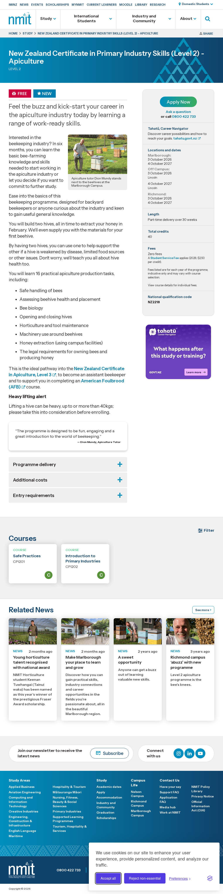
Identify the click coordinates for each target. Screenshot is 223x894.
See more (202, 610)
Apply (100, 792)
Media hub (168, 807)
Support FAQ (169, 792)
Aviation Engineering (25, 792)
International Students (86, 18)
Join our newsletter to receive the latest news (70, 753)
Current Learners (102, 4)
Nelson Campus (137, 794)
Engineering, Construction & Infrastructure (20, 821)
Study (46, 18)
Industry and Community (144, 18)
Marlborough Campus (141, 813)
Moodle (125, 4)
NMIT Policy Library (200, 789)
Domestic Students (195, 4)
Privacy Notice (202, 796)
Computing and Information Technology (21, 801)
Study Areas (19, 780)
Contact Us (169, 780)
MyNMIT (78, 4)
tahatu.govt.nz (185, 138)
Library (141, 4)
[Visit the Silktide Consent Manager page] (210, 878)
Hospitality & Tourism (69, 787)
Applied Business (21, 787)
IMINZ (13, 4)
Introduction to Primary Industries (83, 558)
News (24, 4)
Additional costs (30, 480)
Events (37, 4)
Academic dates (108, 787)
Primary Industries (67, 811)
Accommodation (109, 797)
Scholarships (57, 4)
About (186, 18)
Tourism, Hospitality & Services (70, 828)
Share (208, 33)
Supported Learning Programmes (68, 819)
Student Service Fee (164, 258)
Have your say (170, 787)
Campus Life (138, 782)
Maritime (16, 836)
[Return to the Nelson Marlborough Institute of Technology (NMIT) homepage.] (20, 23)
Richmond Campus (139, 803)
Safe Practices (27, 555)
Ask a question (178, 111)
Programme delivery (34, 464)
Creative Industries (23, 811)
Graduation (105, 812)
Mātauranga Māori (67, 792)
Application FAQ (168, 799)
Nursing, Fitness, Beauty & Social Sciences (65, 801)
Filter (209, 530)
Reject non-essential (145, 878)
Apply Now (178, 102)
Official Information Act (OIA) (200, 806)
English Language (22, 831)
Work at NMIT (170, 812)
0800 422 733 (184, 116)
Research (158, 4)
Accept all (108, 878)
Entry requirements (33, 495)
